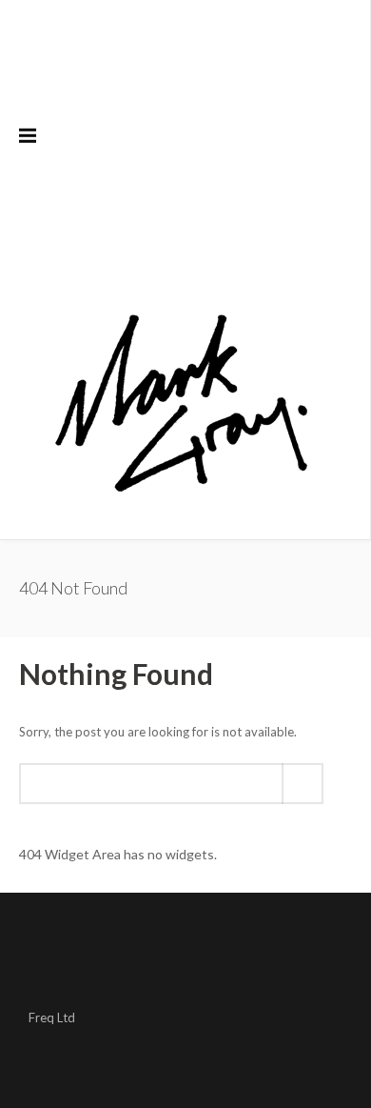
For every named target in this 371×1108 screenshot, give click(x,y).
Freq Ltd (52, 1017)
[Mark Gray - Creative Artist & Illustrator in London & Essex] (180, 404)
